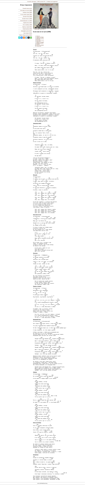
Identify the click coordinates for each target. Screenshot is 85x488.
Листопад (38, 41)
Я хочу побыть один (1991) (26, 14)
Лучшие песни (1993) (27, 16)
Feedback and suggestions (52, 1)
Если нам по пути (40, 40)
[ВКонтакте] (22, 38)
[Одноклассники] (24, 38)
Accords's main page (31, 1)
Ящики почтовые (40, 37)
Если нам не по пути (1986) (26, 10)
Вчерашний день (39, 43)
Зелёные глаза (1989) (27, 12)
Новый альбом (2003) (27, 28)
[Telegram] (26, 38)
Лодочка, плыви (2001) (27, 26)
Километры (38, 46)
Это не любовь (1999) (27, 24)
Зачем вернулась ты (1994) (26, 20)
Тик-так (38, 36)
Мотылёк (38, 39)
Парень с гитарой (40, 42)
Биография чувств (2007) (26, 30)
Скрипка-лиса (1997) (27, 22)
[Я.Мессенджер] (19, 38)
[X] (29, 38)
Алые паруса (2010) (27, 33)
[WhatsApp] (31, 38)
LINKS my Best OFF (41, 1)
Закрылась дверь (40, 38)
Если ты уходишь (40, 45)
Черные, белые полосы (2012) (25, 35)
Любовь (38, 44)
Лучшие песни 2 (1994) (27, 18)
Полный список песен (27, 8)
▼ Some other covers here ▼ (40, 29)
